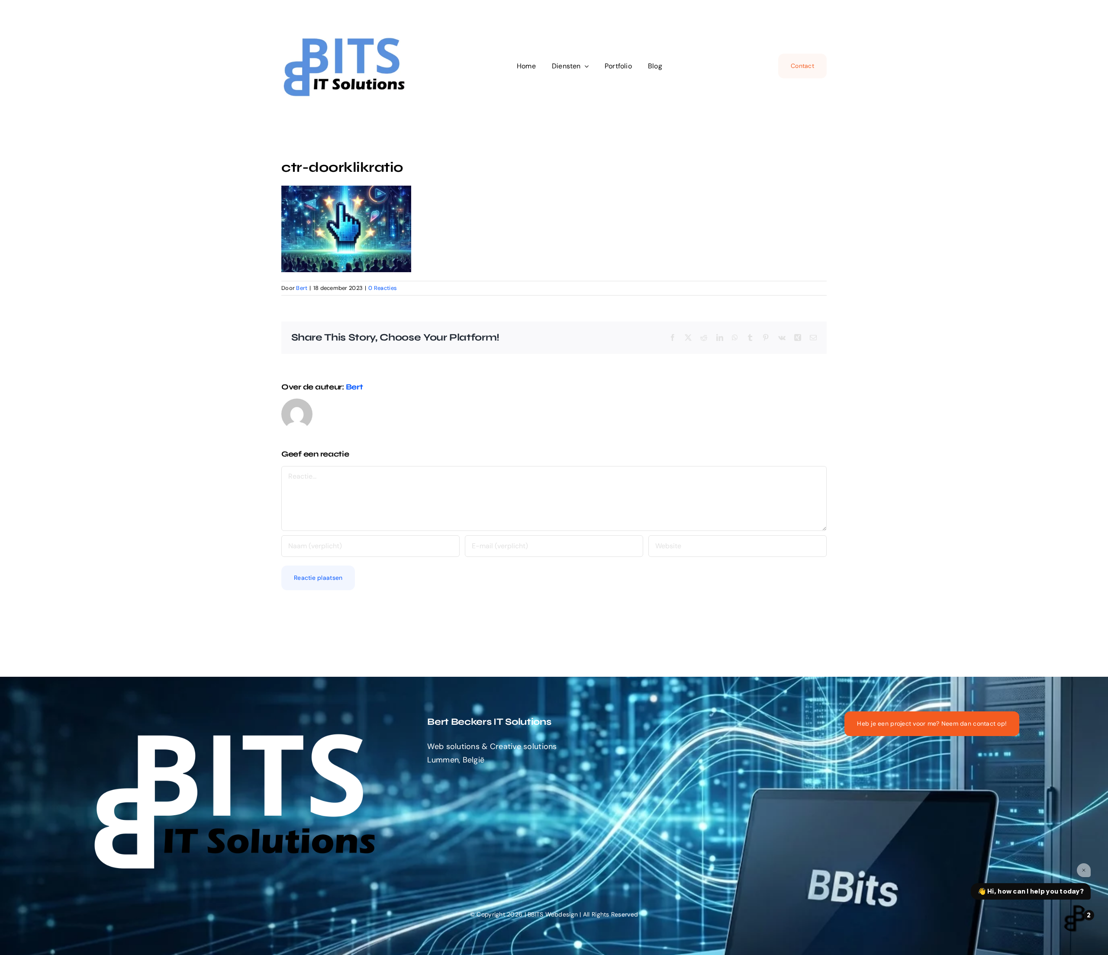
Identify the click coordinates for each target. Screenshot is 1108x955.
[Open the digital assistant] (1075, 918)
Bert (301, 288)
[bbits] (346, 32)
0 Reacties (382, 288)
